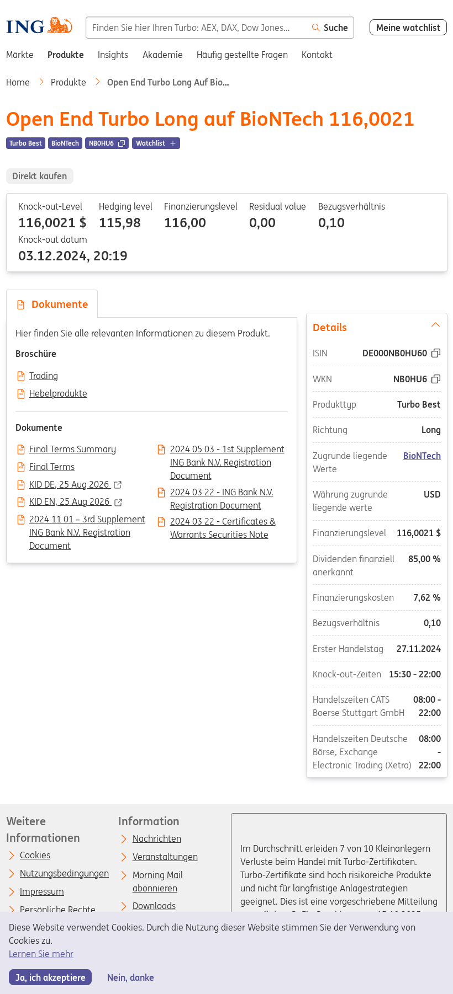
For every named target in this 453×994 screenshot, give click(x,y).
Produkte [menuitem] (66, 54)
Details (329, 326)
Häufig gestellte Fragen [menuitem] (242, 54)
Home (19, 82)
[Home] (39, 26)
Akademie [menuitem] (163, 54)
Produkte (69, 82)
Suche (336, 27)
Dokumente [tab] (57, 304)
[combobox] (195, 27)
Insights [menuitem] (113, 54)
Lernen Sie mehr (41, 953)
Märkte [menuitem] (20, 54)
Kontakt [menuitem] (317, 54)
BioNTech (422, 455)
